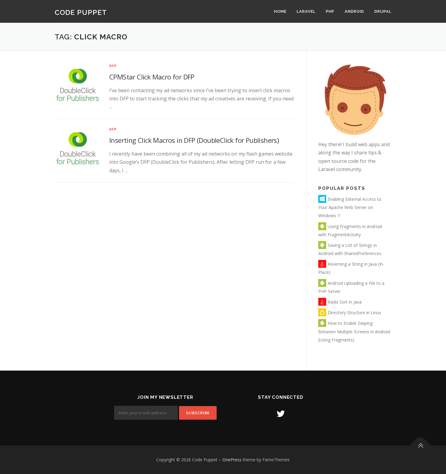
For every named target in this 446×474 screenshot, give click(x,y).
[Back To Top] (420, 445)
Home (280, 11)
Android (354, 11)
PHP (330, 11)
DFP (113, 65)
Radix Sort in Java (345, 302)
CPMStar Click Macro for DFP (151, 76)
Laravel (306, 11)
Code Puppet (81, 12)
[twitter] (280, 413)
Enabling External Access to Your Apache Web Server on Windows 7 (349, 207)
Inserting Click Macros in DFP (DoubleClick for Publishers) (194, 140)
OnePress (232, 459)
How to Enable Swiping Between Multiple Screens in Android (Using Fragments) (354, 331)
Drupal (382, 11)
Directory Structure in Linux (354, 312)
